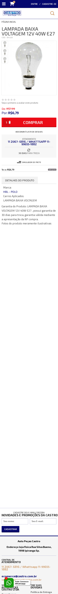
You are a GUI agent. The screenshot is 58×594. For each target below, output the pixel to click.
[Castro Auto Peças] (23, 13)
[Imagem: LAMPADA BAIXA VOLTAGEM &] (5, 44)
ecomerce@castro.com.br (20, 576)
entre (34, 4)
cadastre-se (49, 4)
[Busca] (52, 13)
